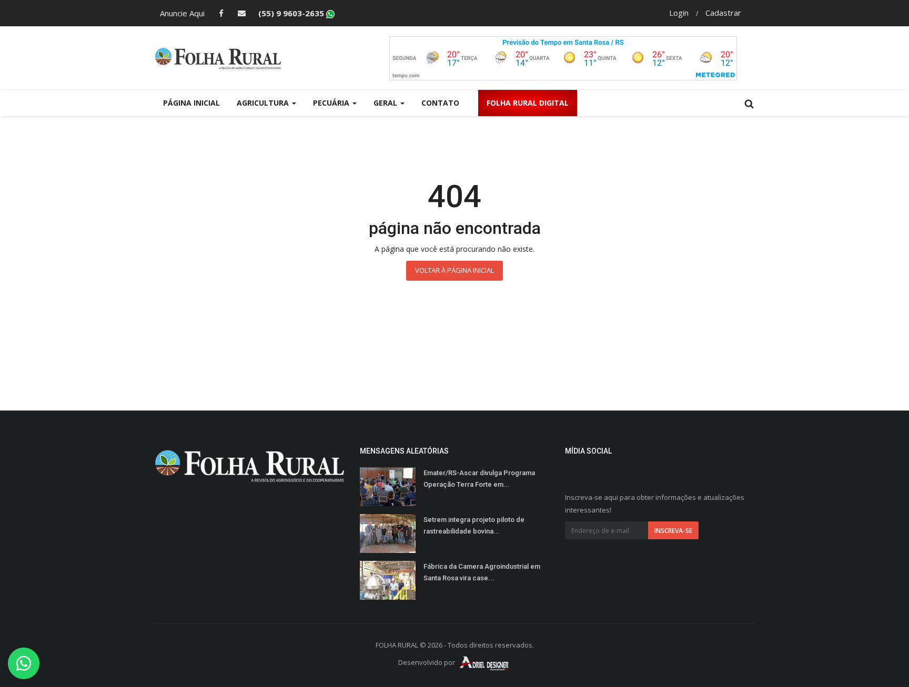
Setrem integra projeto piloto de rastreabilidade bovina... (473, 525)
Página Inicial (191, 103)
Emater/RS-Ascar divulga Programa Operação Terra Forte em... (479, 478)
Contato (440, 103)
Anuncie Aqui (182, 13)
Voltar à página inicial (454, 270)
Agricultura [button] (264, 103)
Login (679, 12)
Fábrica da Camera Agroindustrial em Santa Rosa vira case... (481, 572)
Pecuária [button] (332, 103)
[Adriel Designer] (484, 663)
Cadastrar (723, 12)
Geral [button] (386, 103)
